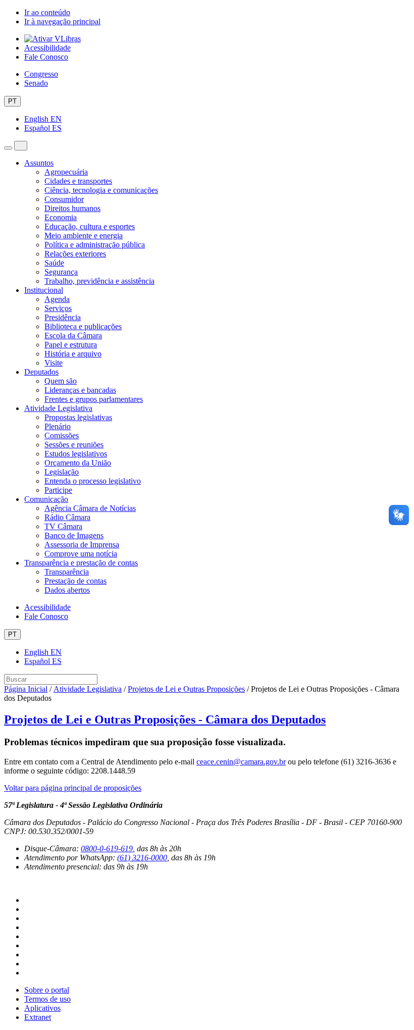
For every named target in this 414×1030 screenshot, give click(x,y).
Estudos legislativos (75, 453)
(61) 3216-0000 (142, 857)
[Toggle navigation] (8, 147)
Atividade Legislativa (58, 408)
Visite (53, 362)
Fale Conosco (46, 57)
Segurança (61, 272)
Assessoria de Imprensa (81, 544)
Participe (58, 490)
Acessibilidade (47, 47)
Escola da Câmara (73, 335)
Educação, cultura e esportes (89, 226)
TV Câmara (63, 526)
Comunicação (46, 499)
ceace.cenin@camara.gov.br (241, 761)
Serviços (58, 308)
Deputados (41, 372)
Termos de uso (47, 999)
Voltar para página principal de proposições (72, 788)
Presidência (62, 317)
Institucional (43, 290)
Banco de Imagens (74, 535)
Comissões (61, 435)
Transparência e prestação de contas (81, 562)
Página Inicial (25, 689)
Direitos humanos (72, 208)
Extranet (37, 1017)
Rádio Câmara (67, 517)
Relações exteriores (75, 253)
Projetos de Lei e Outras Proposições (186, 689)
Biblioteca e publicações (83, 326)
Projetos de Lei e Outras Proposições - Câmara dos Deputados (165, 719)
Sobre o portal (46, 990)
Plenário (57, 426)
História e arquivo (72, 353)
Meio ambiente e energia (83, 235)
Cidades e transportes (78, 181)
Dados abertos (67, 590)
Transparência (66, 572)
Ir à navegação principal (62, 21)
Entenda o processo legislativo (92, 481)
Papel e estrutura (70, 344)
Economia (60, 217)
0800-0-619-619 (107, 848)
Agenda (57, 299)
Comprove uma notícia (80, 553)
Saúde (54, 263)
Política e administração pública (94, 244)
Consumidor (64, 199)
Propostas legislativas (78, 417)
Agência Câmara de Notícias (90, 508)
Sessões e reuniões (74, 444)
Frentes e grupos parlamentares (93, 399)
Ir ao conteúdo (47, 12)
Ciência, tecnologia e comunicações (101, 190)
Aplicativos (42, 1008)
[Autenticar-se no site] (7, 883)
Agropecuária (66, 172)
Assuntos (39, 163)
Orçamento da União (77, 462)
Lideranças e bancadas (80, 390)
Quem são (60, 381)
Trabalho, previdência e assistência (99, 281)
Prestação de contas (75, 581)
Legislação (61, 472)
